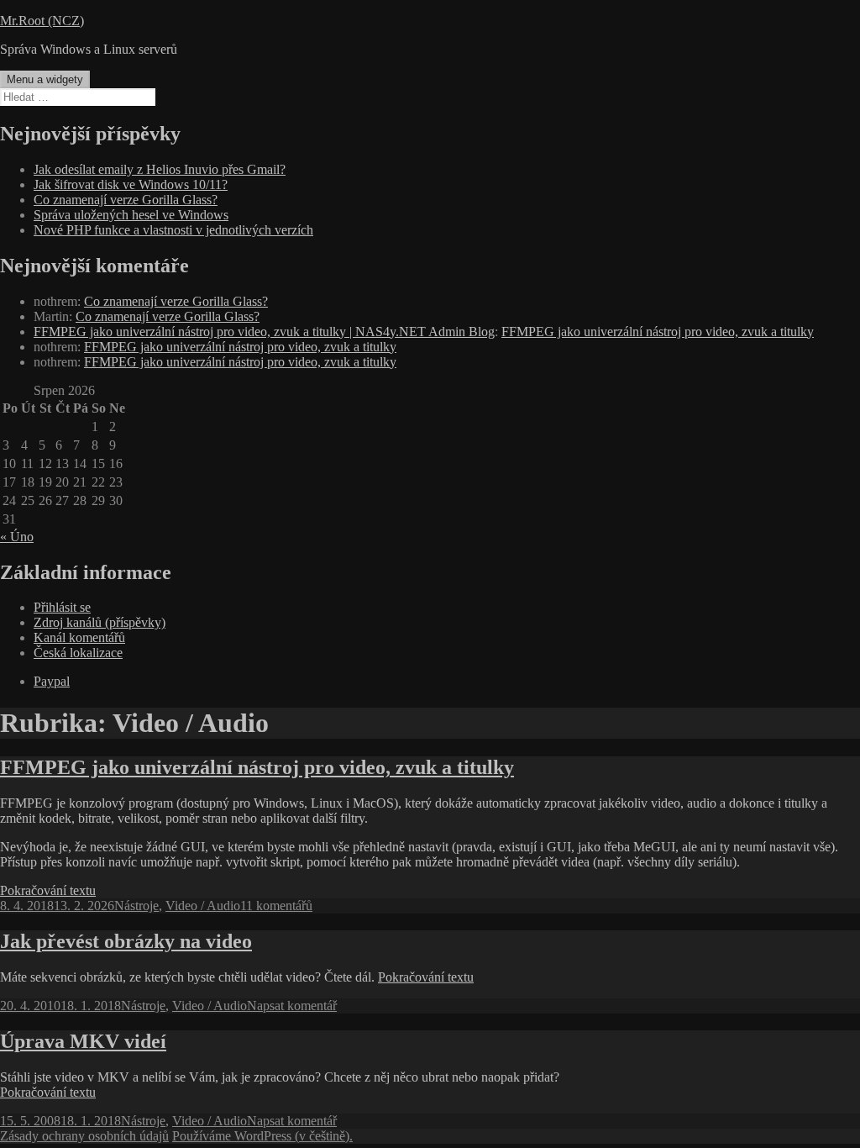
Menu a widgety (45, 79)
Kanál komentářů (79, 637)
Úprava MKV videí (83, 1041)
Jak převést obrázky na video (126, 941)
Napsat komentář (292, 1005)
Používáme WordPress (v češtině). (262, 1136)
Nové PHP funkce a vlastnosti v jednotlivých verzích (173, 230)
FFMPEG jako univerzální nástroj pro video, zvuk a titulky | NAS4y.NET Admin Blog (264, 331)
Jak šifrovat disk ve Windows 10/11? (131, 184)
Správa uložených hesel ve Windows (131, 215)
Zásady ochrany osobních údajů (84, 1136)
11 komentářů (276, 905)
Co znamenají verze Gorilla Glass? (126, 199)
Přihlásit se (62, 607)
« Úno (17, 536)
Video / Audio (202, 905)
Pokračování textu (48, 890)
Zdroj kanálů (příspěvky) (99, 622)
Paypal (52, 681)
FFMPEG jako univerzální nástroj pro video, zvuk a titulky (657, 331)
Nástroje (136, 905)
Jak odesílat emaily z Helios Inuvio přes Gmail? (160, 169)
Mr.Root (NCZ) (42, 20)
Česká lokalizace (78, 652)
